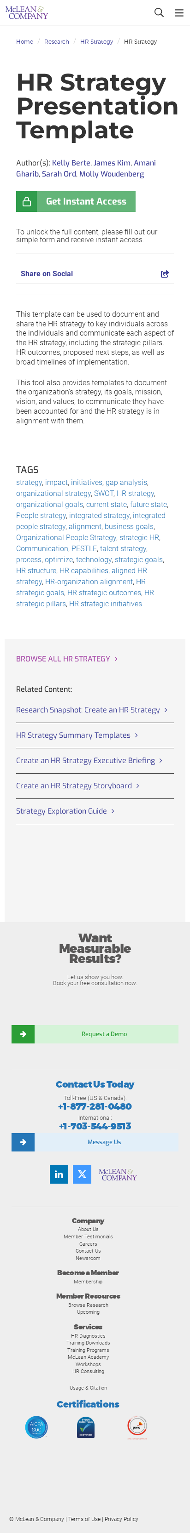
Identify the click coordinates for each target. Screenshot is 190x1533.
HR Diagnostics (88, 1336)
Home (24, 41)
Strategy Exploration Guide (61, 811)
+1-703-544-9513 (95, 1126)
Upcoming (88, 1312)
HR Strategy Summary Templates (73, 735)
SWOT (103, 493)
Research (56, 41)
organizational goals (49, 504)
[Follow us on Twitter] (82, 1174)
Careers (88, 1244)
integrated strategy (99, 515)
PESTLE (84, 548)
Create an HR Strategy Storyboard (74, 786)
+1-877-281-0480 (94, 1106)
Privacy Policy (121, 1519)
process (29, 559)
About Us (88, 1229)
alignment (85, 526)
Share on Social (47, 273)
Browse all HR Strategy (63, 659)
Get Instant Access (86, 201)
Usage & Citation (88, 1388)
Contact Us (88, 1251)
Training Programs (88, 1350)
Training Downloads (88, 1342)
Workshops (88, 1364)
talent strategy (123, 548)
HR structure (36, 570)
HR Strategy (96, 41)
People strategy (41, 515)
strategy (29, 482)
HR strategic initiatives (105, 603)
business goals (129, 526)
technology (94, 559)
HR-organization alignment (89, 581)
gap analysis (126, 482)
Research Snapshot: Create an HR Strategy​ (88, 710)
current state (106, 504)
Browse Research (88, 1305)
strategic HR (139, 537)
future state (148, 504)
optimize (59, 559)
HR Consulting (88, 1371)
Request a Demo (104, 1034)
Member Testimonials (88, 1236)
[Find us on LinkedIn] (59, 1174)
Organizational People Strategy (66, 537)
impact (56, 482)
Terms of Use (84, 1519)
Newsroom (88, 1258)
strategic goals (139, 559)
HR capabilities (83, 570)
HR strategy (135, 493)
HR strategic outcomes (104, 592)
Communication (42, 548)
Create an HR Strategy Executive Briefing (85, 760)
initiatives (86, 482)
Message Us (104, 1142)
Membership (88, 1281)
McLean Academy (88, 1357)
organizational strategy (53, 493)
